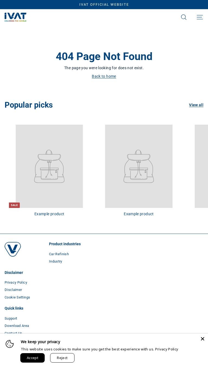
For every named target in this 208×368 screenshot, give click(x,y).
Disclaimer (13, 290)
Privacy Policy (16, 282)
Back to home (104, 76)
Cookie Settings (17, 297)
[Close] (202, 339)
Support (11, 318)
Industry (55, 261)
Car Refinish (59, 254)
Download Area (17, 326)
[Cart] (191, 17)
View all (196, 105)
